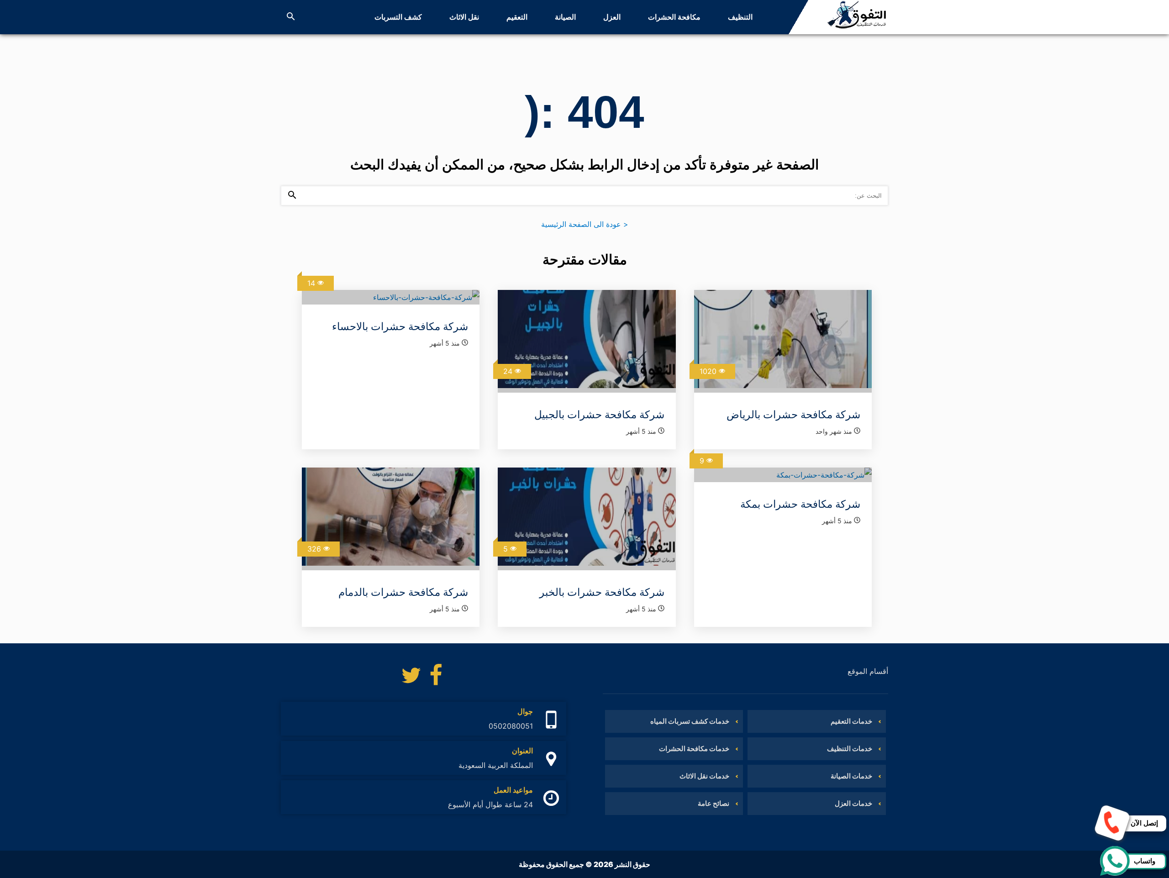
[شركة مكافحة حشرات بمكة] (783, 475)
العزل (612, 17)
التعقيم (516, 17)
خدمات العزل (853, 803)
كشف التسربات (398, 17)
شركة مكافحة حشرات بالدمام (403, 592)
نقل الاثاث (464, 17)
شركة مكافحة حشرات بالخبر (601, 592)
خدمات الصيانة (851, 776)
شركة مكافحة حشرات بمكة (800, 504)
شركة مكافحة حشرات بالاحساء (400, 326)
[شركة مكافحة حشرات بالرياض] (783, 341)
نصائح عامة (713, 803)
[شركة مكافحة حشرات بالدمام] (390, 519)
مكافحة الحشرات (674, 17)
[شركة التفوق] (857, 17)
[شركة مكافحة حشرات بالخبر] (586, 519)
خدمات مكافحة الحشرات (694, 748)
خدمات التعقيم (851, 721)
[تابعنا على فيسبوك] (436, 677)
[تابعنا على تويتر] (411, 677)
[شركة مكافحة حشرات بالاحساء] (390, 297)
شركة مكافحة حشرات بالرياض (793, 414)
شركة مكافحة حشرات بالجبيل (599, 414)
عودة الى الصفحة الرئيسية (584, 224)
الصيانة (565, 17)
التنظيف (740, 17)
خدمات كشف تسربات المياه (689, 721)
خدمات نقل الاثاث (704, 776)
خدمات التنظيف (849, 748)
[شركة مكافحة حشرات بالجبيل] (586, 341)
